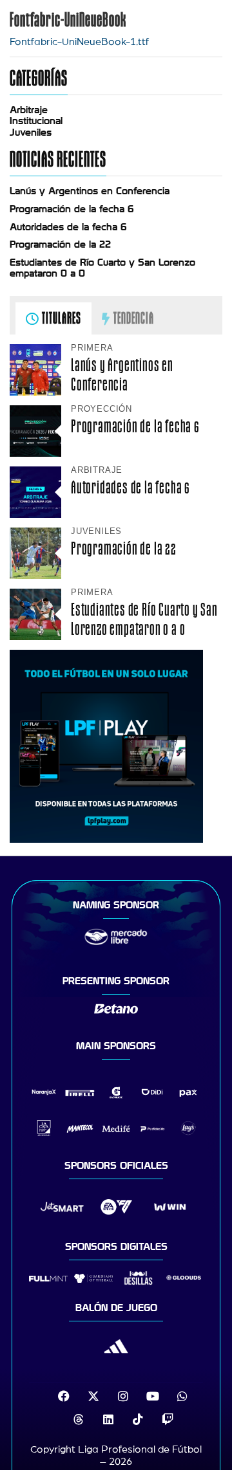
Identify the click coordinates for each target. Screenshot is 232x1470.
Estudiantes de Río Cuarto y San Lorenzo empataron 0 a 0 (144, 619)
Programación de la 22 (60, 244)
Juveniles (31, 132)
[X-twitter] (93, 1396)
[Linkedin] (108, 1419)
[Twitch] (167, 1419)
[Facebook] (63, 1396)
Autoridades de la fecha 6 (68, 227)
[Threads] (78, 1419)
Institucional (36, 121)
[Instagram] (123, 1396)
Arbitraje (29, 110)
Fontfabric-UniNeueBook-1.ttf (79, 42)
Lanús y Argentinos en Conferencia (89, 191)
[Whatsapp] (182, 1396)
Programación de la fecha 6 (72, 209)
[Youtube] (152, 1396)
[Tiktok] (138, 1419)
